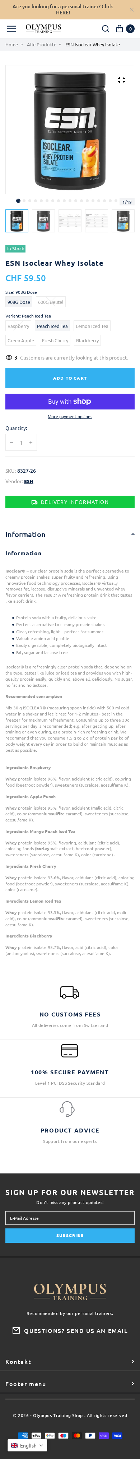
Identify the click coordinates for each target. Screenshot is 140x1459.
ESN (28, 481)
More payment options (70, 416)
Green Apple (21, 340)
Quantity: (16, 428)
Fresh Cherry (55, 340)
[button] (24, 200)
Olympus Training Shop (58, 1415)
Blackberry (87, 340)
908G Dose (19, 302)
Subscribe (70, 1235)
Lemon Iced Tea (92, 326)
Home (11, 44)
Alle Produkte (41, 44)
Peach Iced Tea (52, 326)
